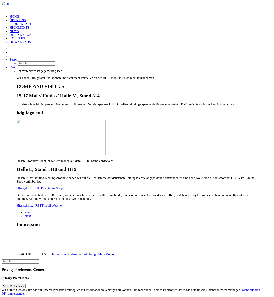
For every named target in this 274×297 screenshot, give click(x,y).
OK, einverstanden (13, 293)
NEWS (14, 31)
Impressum (59, 254)
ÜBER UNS (18, 20)
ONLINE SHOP (20, 34)
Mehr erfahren (251, 290)
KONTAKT (17, 38)
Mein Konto (106, 254)
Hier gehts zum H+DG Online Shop (40, 188)
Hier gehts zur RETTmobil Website (39, 205)
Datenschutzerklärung (82, 254)
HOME (14, 16)
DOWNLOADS (20, 42)
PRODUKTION (20, 24)
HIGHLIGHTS (19, 27)
